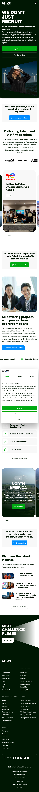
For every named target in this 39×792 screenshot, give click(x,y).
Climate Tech (15, 449)
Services (4, 734)
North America (6, 673)
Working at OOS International (28, 703)
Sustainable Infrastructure (21, 434)
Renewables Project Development (18, 426)
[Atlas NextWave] (6, 3)
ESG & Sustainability (18, 442)
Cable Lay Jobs (24, 690)
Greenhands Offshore (8, 743)
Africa (3, 684)
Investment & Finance (7, 720)
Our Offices (5, 737)
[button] (17, 241)
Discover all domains (19, 458)
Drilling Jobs (23, 687)
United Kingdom (6, 678)
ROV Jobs (23, 675)
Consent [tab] (7, 376)
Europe (4, 681)
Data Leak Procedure (19, 778)
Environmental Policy (19, 775)
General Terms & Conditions (19, 784)
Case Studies (5, 748)
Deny (19, 419)
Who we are (5, 731)
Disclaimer (19, 788)
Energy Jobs (23, 673)
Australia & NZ (6, 690)
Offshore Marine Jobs (26, 681)
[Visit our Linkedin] (18, 758)
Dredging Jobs (24, 678)
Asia (3, 687)
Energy (4, 700)
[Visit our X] (21, 758)
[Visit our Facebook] (28, 758)
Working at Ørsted (25, 709)
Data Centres (5, 709)
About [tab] (32, 376)
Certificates (5, 745)
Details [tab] (19, 376)
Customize (18, 414)
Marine (3, 703)
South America (6, 675)
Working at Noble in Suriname (28, 718)
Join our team (5, 740)
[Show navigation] (36, 3)
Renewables (5, 706)
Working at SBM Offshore (27, 715)
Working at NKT (24, 706)
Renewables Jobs (25, 684)
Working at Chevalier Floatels (28, 712)
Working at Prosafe (25, 700)
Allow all (19, 408)
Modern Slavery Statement (19, 771)
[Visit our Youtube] (25, 758)
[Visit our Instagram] (14, 758)
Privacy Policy (19, 781)
